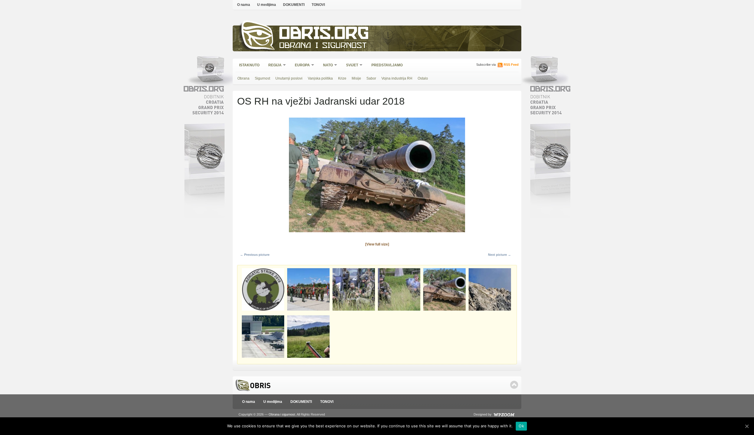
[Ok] (747, 426)
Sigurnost (262, 78)
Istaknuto (249, 65)
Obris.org (324, 35)
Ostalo (423, 78)
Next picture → (499, 254)
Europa (300, 65)
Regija (273, 65)
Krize (342, 78)
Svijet (350, 65)
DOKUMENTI (294, 5)
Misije (356, 78)
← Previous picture (254, 254)
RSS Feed (511, 64)
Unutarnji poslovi (288, 78)
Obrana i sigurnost (323, 46)
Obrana (243, 78)
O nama (243, 5)
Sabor (371, 78)
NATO (326, 65)
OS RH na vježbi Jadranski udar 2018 (321, 101)
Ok (521, 426)
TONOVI (318, 5)
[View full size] (377, 244)
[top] (514, 385)
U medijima (266, 5)
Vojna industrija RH (396, 78)
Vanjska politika (320, 78)
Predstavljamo (387, 65)
